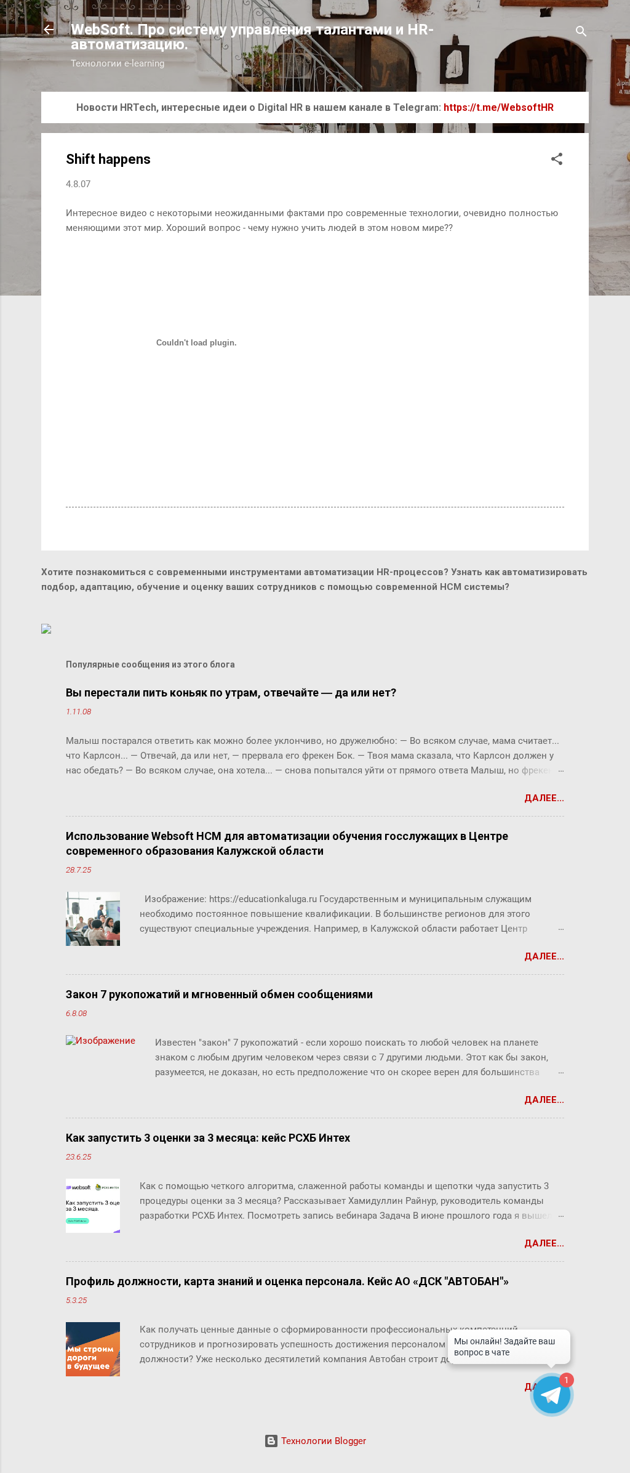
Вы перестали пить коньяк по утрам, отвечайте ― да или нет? (231, 692)
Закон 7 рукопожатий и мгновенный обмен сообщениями (219, 994)
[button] (556, 161)
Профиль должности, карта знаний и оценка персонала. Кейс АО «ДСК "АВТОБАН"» (287, 1281)
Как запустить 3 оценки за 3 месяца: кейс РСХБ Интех (208, 1137)
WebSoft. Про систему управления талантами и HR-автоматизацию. (252, 37)
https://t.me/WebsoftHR (499, 107)
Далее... (544, 798)
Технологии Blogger (322, 1441)
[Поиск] (581, 33)
